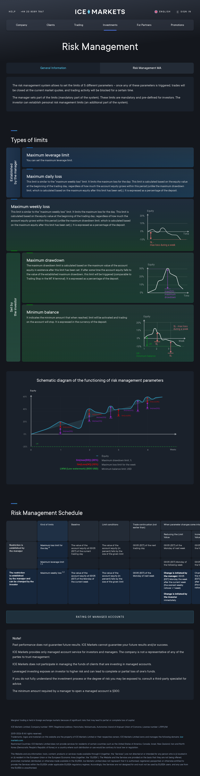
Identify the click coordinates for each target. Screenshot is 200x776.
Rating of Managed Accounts (100, 617)
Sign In (186, 11)
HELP (12, 11)
